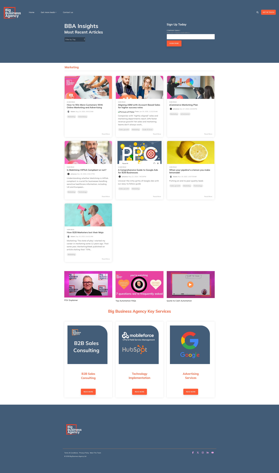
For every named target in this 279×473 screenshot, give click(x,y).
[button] (193, 452)
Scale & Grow (147, 130)
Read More (106, 134)
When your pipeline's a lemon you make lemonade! (189, 171)
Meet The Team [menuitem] (95, 453)
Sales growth (124, 130)
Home (31, 12)
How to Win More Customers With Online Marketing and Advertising (85, 106)
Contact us (68, 12)
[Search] (257, 12)
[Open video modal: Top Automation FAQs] (139, 284)
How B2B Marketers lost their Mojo (85, 232)
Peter (137, 111)
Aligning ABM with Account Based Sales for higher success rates (139, 106)
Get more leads (48, 12)
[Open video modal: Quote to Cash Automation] (191, 284)
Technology (82, 192)
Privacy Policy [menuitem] (84, 453)
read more (88, 392)
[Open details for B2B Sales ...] (88, 346)
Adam (73, 111)
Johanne (176, 109)
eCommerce (185, 114)
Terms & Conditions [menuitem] (71, 453)
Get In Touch (268, 12)
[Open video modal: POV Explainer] (88, 284)
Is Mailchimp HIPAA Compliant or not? (86, 170)
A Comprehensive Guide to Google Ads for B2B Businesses (138, 171)
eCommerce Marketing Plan (183, 104)
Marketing (71, 117)
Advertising (82, 117)
